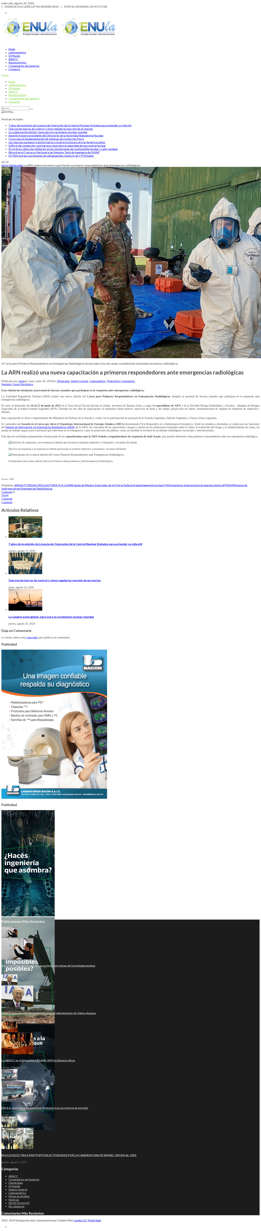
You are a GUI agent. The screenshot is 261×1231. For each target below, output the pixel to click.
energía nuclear (154, 485)
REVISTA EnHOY (19, 1203)
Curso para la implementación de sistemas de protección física (46, 138)
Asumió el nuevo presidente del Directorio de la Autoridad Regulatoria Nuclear (56, 135)
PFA (225, 485)
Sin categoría (16, 1206)
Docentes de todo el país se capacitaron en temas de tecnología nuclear (48, 965)
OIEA (167, 485)
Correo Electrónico (22, 384)
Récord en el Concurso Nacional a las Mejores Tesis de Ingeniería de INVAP (54, 152)
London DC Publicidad (87, 1220)
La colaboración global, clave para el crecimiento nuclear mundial (48, 132)
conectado (32, 637)
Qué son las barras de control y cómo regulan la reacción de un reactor (51, 128)
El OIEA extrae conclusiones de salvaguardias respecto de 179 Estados (51, 155)
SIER (231, 485)
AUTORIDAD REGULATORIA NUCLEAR (45, 485)
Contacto (14, 69)
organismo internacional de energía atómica (196, 485)
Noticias (111, 381)
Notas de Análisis (19, 1196)
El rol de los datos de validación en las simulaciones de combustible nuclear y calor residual (63, 149)
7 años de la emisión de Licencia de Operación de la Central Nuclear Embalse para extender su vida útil (70, 125)
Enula (12, 49)
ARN (17, 485)
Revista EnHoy (17, 62)
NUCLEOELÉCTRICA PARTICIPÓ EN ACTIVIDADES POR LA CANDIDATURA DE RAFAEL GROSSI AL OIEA (68, 1155)
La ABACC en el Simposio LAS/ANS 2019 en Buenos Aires (38, 1060)
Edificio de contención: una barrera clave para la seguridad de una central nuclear (57, 145)
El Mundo (14, 55)
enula (21, 381)
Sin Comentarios (125, 381)
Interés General (79, 381)
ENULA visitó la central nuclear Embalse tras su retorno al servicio (44, 1107)
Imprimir (6, 384)
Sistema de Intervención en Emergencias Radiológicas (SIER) (40, 427)
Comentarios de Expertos (24, 65)
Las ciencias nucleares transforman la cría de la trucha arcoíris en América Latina (57, 142)
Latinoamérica (17, 52)
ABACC (13, 59)
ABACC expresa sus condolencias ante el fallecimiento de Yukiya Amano (48, 1013)
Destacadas (63, 381)
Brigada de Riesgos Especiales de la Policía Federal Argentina (108, 485)
